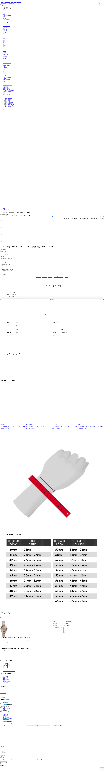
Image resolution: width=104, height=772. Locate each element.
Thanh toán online (3, 258)
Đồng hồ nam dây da (9, 102)
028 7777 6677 (17, 653)
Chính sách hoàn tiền (7, 669)
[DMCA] (7, 721)
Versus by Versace (6, 79)
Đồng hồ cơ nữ (8, 99)
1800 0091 (5, 653)
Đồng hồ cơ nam (8, 98)
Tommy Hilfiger (6, 75)
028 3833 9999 (10, 653)
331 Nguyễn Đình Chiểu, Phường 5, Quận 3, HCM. (11, 2)
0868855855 (2, 697)
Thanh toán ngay (4, 762)
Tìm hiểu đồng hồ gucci (7, 718)
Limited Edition (6, 682)
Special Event (5, 108)
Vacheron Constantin (7, 15)
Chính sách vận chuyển (7, 668)
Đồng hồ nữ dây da (9, 103)
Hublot (4, 46)
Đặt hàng (2, 256)
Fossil (4, 38)
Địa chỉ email (66, 625)
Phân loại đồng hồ (6, 94)
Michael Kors (5, 54)
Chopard (4, 9)
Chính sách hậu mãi (6, 667)
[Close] (100, 2)
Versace (4, 78)
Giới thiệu (38, 277)
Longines (4, 52)
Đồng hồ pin (7, 100)
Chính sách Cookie (6, 665)
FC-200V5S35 (6, 717)
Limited (4, 93)
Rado (4, 69)
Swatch (4, 66)
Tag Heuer (5, 72)
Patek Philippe (5, 11)
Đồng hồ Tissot (6, 708)
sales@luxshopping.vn (57, 725)
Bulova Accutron (6, 24)
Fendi (4, 35)
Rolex (4, 13)
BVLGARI (5, 27)
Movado (4, 58)
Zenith (4, 14)
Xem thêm (52, 299)
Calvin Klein (5, 29)
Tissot (4, 73)
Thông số (44, 277)
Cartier (4, 17)
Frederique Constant (7, 36)
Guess (4, 41)
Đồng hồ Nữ (5, 87)
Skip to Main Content (4, 1)
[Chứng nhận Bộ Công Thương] (6, 719)
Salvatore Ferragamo (7, 63)
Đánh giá (50, 277)
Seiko (4, 64)
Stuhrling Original (6, 65)
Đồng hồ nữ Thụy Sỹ (9, 91)
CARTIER (5, 30)
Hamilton (4, 45)
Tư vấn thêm (37, 247)
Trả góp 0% (10, 258)
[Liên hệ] (0, 763)
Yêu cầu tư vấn (67, 632)
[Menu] (0, 4)
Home (4, 208)
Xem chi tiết (8, 606)
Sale (4, 92)
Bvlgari (4, 16)
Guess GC (5, 42)
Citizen (4, 33)
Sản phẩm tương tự (58, 277)
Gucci (4, 40)
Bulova (4, 23)
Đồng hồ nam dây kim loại (10, 105)
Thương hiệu (5, 7)
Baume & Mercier (6, 22)
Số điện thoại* (66, 623)
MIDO (4, 55)
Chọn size (31, 247)
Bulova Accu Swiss (6, 26)
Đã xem (66, 277)
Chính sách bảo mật (6, 664)
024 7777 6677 (23, 653)
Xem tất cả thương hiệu (7, 85)
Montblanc (5, 56)
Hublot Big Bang (6, 715)
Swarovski (5, 67)
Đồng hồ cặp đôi (6, 88)
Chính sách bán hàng (7, 666)
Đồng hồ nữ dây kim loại (10, 106)
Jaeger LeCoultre (6, 48)
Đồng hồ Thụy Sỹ (6, 89)
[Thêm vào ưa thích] (102, 216)
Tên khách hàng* (67, 621)
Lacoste (4, 51)
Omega (4, 10)
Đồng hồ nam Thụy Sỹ (9, 90)
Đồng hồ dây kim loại (9, 104)
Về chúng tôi (5, 663)
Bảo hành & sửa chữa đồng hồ (9, 671)
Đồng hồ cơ (7, 97)
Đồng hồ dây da (8, 101)
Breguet (4, 21)
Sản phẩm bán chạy (9, 95)
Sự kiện (4, 683)
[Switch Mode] (2, 4)
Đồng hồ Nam (5, 86)
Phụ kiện (4, 18)
